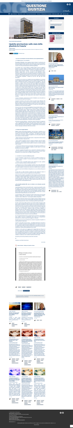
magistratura (29, 287)
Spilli (61, 13)
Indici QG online (66, 13)
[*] (15, 238)
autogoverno (26, 360)
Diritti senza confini (55, 13)
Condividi (16, 53)
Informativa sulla (12, 421)
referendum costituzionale (28, 364)
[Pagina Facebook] (67, 4)
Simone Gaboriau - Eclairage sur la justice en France (26, 245)
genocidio (62, 148)
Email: (51, 20)
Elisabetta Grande (51, 89)
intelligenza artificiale (14, 324)
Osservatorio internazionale (31, 13)
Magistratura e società (21, 13)
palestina (55, 149)
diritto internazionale (60, 147)
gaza (57, 190)
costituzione (13, 360)
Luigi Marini (50, 168)
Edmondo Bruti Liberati (51, 67)
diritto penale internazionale (54, 148)
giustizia (23, 287)
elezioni (38, 320)
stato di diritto (57, 125)
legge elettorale (53, 125)
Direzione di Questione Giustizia (13, 342)
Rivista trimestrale (56, 33)
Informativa (50, 1)
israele (52, 149)
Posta (12, 53)
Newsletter (56, 18)
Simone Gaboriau (12, 48)
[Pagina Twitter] (70, 4)
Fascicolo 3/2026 (59, 35)
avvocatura (30, 360)
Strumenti (38, 13)
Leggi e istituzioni (14, 13)
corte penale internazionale (54, 147)
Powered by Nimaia (36, 424)
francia (19, 287)
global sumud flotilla (54, 191)
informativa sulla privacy (57, 25)
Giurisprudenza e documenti (46, 13)
